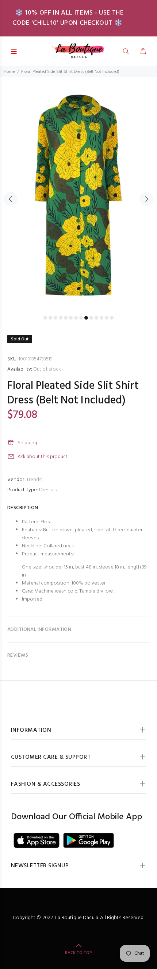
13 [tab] (106, 318)
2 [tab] (50, 318)
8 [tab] (81, 318)
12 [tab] (101, 318)
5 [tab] (66, 318)
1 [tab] (45, 318)
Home (9, 71)
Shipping (27, 443)
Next (146, 199)
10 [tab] (91, 318)
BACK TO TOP (78, 953)
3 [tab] (55, 318)
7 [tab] (76, 318)
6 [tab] (71, 318)
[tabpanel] (78, 194)
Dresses (48, 490)
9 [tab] (86, 318)
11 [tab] (96, 318)
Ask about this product (43, 457)
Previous (11, 199)
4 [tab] (60, 318)
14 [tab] (112, 318)
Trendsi (34, 480)
